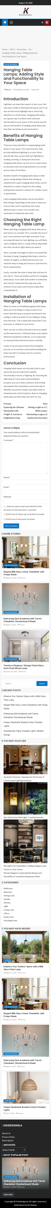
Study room (9, 917)
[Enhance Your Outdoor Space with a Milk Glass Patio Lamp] (25, 947)
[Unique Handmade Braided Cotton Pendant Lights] (25, 1088)
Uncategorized (11, 64)
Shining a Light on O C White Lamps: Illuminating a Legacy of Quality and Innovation (36, 410)
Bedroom (8, 892)
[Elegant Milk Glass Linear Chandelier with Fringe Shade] (25, 552)
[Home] (5, 22)
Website (7, 496)
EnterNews (19, 1205)
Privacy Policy (8, 1137)
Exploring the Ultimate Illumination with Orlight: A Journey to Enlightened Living (14, 410)
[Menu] (11, 22)
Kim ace (8, 90)
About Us (6, 1133)
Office (6, 913)
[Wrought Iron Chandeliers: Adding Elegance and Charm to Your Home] (25, 841)
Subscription (7, 1140)
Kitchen (7, 902)
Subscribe (8, 1194)
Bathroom (8, 888)
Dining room (9, 895)
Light (6, 906)
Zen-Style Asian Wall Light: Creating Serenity (23, 817)
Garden (7, 899)
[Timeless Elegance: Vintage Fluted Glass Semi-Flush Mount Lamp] (25, 646)
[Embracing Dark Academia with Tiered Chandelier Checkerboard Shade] (25, 599)
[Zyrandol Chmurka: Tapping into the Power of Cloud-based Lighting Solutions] (25, 759)
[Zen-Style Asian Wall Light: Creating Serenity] (25, 798)
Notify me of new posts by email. (20, 519)
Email (7, 487)
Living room (9, 910)
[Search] (42, 22)
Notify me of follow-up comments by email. (25, 514)
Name (7, 477)
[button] (11, 22)
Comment (9, 440)
